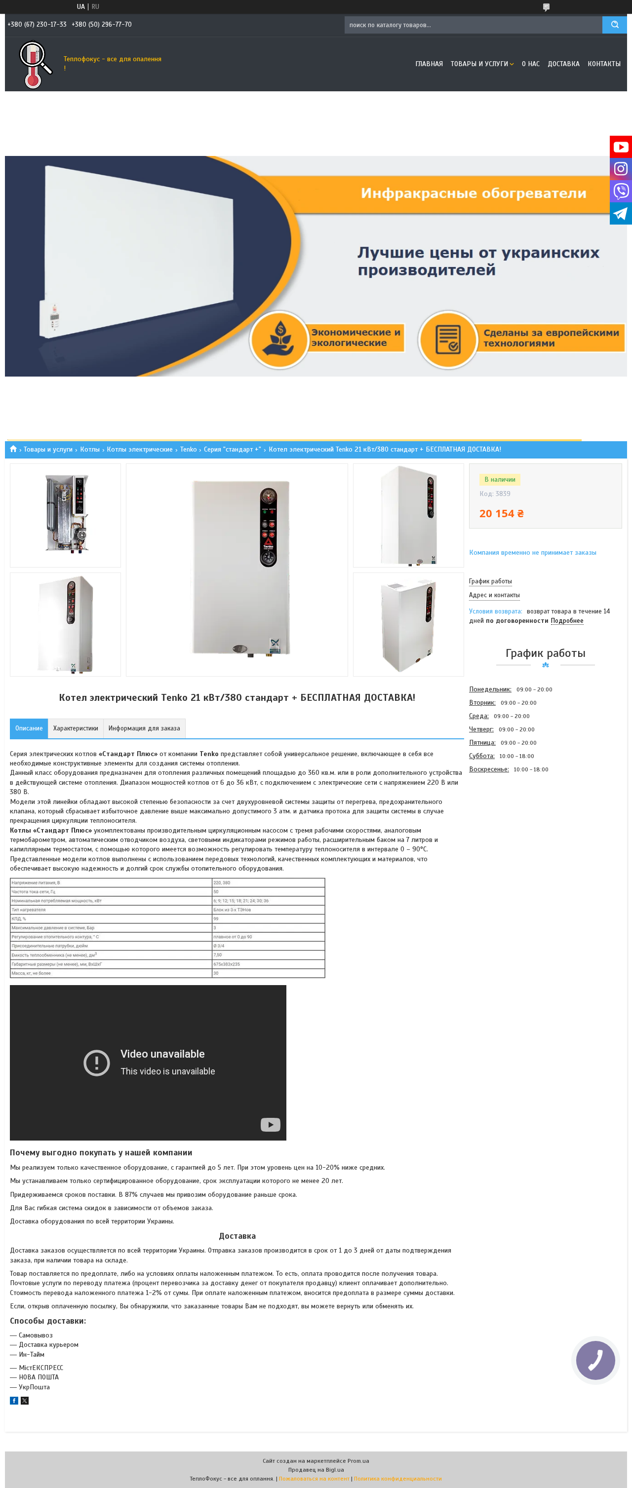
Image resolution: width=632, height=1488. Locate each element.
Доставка (564, 64)
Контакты (604, 64)
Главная (429, 64)
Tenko (188, 449)
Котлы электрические (140, 449)
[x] (25, 1402)
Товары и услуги (479, 64)
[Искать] (614, 25)
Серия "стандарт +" (232, 449)
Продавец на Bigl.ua (316, 1469)
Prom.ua (358, 1460)
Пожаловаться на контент (314, 1478)
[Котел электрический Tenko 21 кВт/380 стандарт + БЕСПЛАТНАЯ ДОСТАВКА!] (504, 828)
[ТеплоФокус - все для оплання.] (32, 64)
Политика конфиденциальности (398, 1478)
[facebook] (14, 1402)
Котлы (90, 449)
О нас (531, 64)
